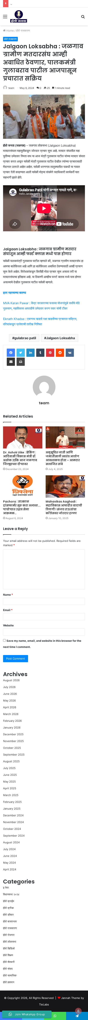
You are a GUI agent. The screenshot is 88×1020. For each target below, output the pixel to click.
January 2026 (11, 727)
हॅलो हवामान (8, 982)
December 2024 (13, 815)
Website (8, 625)
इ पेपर (6, 887)
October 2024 (12, 828)
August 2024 (11, 842)
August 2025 (11, 761)
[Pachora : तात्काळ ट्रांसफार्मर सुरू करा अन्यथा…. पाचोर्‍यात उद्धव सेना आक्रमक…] (22, 486)
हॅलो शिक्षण (8, 955)
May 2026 (9, 700)
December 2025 (13, 734)
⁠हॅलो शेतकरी (9, 962)
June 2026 (10, 693)
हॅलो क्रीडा (8, 907)
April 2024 (9, 869)
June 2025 (10, 774)
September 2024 (14, 835)
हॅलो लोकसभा (9, 941)
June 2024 (10, 855)
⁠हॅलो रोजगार (9, 934)
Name (8, 594)
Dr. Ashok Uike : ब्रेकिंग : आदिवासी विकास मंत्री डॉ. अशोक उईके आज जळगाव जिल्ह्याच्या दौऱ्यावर (20, 458)
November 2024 (13, 822)
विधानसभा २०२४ (11, 894)
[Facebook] (11, 353)
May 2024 (9, 862)
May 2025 (9, 781)
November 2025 (13, 741)
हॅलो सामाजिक (10, 975)
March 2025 (10, 795)
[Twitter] (21, 353)
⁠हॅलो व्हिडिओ (9, 948)
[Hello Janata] (18, 16)
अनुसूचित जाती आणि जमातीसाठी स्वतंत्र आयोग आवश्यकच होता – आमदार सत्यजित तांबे (63, 458)
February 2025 (12, 801)
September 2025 (14, 754)
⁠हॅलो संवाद (8, 968)
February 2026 (12, 720)
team (11, 87)
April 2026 (9, 707)
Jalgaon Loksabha (60, 338)
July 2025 (9, 768)
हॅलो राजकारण (23, 30)
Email (7, 610)
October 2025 (12, 747)
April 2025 (9, 788)
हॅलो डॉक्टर (8, 914)
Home (10, 30)
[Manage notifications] (78, 1011)
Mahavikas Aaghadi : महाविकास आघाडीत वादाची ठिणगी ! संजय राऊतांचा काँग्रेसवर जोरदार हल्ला (64, 507)
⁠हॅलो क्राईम (8, 901)
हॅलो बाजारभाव (10, 921)
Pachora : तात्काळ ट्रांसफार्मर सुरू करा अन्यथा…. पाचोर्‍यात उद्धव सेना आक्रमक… (22, 507)
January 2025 (11, 808)
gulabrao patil (25, 338)
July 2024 (9, 849)
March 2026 (10, 714)
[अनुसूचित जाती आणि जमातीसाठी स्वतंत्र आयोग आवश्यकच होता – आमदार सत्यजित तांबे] (65, 437)
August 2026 (11, 680)
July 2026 (9, 687)
